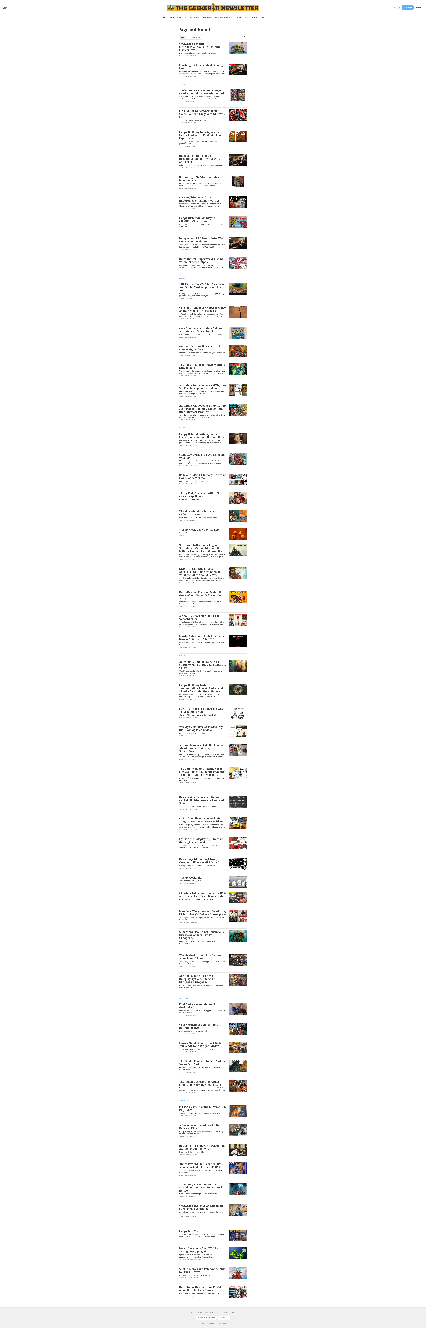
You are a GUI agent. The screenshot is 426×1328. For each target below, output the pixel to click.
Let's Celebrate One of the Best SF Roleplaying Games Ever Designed (201, 643)
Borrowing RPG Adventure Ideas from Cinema (199, 179)
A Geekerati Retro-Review (189, 499)
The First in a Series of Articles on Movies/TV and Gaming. (201, 1049)
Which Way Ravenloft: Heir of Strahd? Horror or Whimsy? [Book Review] (201, 1187)
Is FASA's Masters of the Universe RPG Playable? (202, 1108)
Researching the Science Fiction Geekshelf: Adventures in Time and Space (201, 800)
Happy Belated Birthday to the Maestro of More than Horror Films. (201, 436)
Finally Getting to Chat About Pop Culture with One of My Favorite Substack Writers (201, 1132)
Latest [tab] (183, 37)
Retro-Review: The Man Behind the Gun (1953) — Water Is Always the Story (201, 595)
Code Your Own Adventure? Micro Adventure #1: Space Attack (200, 330)
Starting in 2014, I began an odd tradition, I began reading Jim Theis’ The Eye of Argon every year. (201, 294)
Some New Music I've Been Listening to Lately (202, 456)
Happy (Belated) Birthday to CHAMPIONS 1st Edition (197, 219)
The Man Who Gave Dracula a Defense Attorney (197, 513)
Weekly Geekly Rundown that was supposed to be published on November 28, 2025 (202, 1011)
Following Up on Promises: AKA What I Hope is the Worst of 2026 (202, 1213)
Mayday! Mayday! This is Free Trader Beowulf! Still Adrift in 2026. (202, 638)
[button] (164, 17)
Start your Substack (207, 1318)
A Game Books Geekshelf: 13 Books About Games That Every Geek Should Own (201, 748)
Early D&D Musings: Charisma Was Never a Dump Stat (201, 710)
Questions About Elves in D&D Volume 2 (194, 1275)
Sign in (419, 7)
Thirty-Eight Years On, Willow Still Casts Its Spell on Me (200, 495)
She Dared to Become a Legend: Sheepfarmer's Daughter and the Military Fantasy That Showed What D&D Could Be (202, 548)
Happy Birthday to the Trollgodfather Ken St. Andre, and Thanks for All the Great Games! (201, 688)
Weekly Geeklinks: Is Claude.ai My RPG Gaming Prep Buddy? (201, 728)
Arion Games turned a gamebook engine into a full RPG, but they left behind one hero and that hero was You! (202, 416)
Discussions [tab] (196, 37)
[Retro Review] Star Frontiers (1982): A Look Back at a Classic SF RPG (202, 1165)
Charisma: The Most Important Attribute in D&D (197, 715)
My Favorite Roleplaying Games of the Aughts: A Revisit (201, 840)
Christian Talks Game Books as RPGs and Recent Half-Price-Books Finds (202, 895)
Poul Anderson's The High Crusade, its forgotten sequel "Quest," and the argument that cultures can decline (200, 205)
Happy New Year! (190, 1231)
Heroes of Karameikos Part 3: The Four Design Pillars (200, 348)
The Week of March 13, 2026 (190, 881)
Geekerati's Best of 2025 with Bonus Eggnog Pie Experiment (201, 1207)
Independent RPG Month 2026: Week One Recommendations (202, 240)
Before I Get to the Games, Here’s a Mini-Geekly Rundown (201, 165)
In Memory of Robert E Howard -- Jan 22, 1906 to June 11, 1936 (202, 1147)
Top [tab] (188, 37)
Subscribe (408, 7)
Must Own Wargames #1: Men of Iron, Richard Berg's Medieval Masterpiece (202, 913)
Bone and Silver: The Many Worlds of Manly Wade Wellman (202, 477)
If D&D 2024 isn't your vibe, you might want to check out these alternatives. (201, 986)
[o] (238, 897)
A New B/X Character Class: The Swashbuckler (199, 617)
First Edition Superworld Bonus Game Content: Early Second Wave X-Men (202, 114)
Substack (202, 1323)
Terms (219, 1312)
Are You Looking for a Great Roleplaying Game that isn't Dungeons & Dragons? (197, 979)
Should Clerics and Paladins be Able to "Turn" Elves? (202, 1270)
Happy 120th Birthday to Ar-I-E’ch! (192, 1152)
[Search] (394, 7)
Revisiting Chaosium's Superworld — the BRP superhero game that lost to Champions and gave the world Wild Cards (202, 266)
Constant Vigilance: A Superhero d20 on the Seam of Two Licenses (202, 309)
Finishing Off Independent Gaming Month (201, 67)
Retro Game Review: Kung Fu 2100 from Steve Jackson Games (200, 1289)
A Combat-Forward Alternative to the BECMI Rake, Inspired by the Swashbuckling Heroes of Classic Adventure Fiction (201, 623)
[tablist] (190, 37)
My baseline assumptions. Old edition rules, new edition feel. (202, 353)
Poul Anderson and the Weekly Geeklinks (198, 1006)
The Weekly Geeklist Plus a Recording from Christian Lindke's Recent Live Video (202, 962)
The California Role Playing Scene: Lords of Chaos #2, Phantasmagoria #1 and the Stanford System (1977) (202, 771)
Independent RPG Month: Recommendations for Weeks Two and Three (200, 158)
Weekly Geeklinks (190, 877)
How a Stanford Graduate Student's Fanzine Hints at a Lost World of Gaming (201, 779)
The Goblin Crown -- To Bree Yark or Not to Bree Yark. (202, 1063)
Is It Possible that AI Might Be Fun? (192, 733)
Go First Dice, (184, 533)
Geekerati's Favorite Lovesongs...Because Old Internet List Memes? (200, 46)
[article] (213, 51)
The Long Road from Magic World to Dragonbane (202, 366)
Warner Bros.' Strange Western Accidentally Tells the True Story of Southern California (201, 602)
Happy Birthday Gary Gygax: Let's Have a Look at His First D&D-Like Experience (200, 135)
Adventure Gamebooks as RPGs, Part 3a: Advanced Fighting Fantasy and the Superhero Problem (202, 408)
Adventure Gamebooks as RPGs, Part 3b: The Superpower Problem (202, 387)
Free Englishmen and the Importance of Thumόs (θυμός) (199, 199)
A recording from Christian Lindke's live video (196, 899)
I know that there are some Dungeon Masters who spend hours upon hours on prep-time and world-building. (201, 184)
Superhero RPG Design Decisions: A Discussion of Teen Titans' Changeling (201, 935)
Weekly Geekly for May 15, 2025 (199, 529)
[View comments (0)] (196, 79)
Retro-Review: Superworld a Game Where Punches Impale (201, 260)
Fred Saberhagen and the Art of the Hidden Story (198, 518)
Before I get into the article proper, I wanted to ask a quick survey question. (201, 942)
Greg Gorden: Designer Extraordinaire (193, 1031)
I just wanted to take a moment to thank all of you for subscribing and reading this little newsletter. (199, 1256)
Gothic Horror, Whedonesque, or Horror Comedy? (198, 1194)
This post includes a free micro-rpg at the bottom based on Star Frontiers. (201, 1171)
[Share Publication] (398, 7)
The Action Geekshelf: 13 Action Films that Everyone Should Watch (200, 1083)
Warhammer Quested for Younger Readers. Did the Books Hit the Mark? (202, 92)
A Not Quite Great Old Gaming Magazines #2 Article (199, 1293)
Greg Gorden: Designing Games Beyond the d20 (199, 1026)
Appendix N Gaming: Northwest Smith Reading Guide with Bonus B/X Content (202, 664)
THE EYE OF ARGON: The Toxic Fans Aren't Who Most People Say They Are (201, 287)
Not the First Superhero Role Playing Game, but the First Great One (200, 225)
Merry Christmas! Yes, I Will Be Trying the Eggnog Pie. (198, 1250)
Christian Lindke (191, 55)
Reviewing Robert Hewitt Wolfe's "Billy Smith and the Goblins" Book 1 (199, 1068)
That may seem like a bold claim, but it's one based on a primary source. (200, 142)
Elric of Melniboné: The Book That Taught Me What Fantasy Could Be (201, 820)
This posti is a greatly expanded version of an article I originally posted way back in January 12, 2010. (199, 846)
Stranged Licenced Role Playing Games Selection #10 (199, 1113)
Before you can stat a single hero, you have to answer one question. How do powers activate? (201, 392)
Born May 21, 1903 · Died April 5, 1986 (194, 481)
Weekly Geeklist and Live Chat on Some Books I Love (200, 957)
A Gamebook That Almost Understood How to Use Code (200, 334)
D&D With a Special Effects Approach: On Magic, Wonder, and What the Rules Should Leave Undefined (200, 571)
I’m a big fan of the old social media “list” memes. (198, 53)
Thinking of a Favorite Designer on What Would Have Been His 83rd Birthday (201, 918)
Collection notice (229, 1312)
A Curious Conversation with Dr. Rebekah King (199, 1127)
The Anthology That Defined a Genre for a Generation (199, 806)
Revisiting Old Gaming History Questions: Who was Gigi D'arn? (199, 861)
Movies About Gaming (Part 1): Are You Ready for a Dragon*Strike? (201, 1045)
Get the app (223, 1318)
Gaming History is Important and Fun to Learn (197, 865)
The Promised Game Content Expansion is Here (197, 120)
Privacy (212, 1312)
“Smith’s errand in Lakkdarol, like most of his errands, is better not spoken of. (200, 672)
